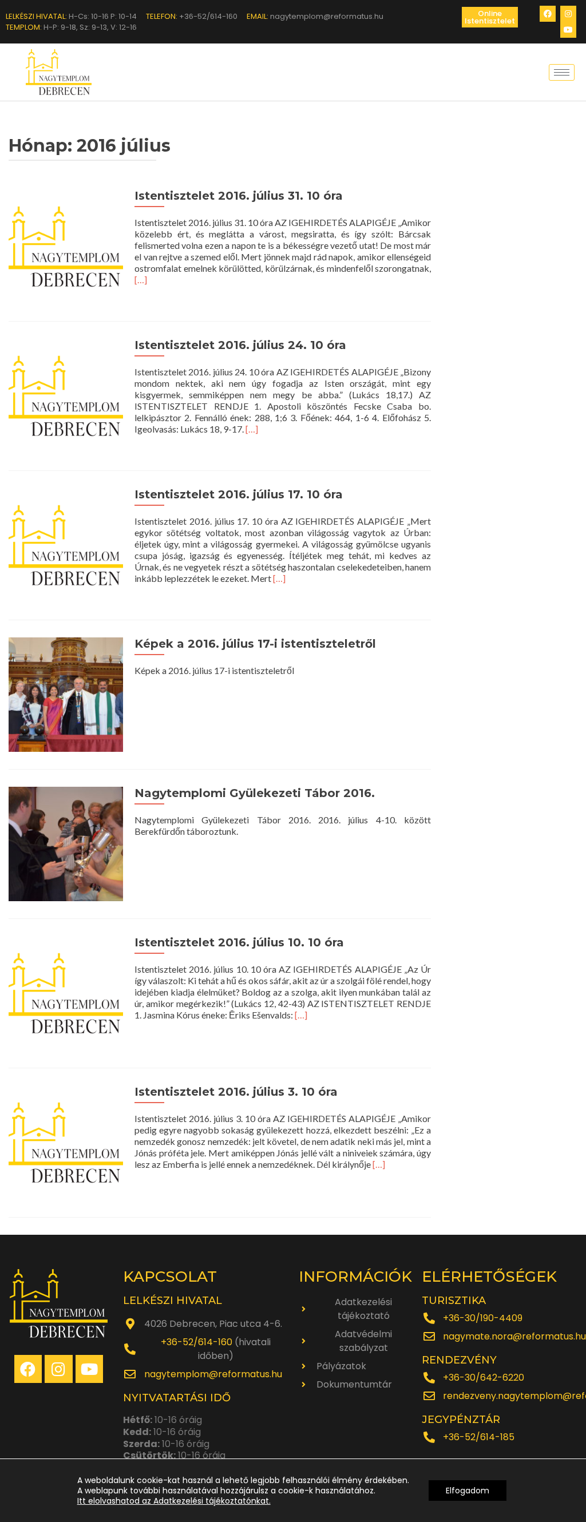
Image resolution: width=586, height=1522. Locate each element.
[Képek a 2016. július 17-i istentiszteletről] (66, 693)
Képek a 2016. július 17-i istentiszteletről (255, 644)
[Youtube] (568, 30)
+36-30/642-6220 (483, 1377)
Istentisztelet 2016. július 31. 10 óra (238, 196)
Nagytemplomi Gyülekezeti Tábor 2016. (254, 793)
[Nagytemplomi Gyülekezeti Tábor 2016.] (66, 842)
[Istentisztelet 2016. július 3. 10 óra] (66, 1141)
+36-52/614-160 (196, 1342)
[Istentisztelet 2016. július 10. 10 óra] (66, 991)
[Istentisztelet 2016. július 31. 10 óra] (66, 245)
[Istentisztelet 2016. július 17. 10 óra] (66, 543)
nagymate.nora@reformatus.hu (514, 1336)
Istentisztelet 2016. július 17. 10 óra (238, 494)
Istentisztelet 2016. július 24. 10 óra (240, 345)
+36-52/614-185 (478, 1437)
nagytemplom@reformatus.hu (213, 1374)
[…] (140, 279)
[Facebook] (548, 14)
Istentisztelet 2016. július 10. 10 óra (239, 942)
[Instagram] (568, 14)
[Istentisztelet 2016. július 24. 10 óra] (66, 394)
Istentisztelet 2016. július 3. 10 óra (236, 1092)
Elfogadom (467, 1490)
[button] (490, 17)
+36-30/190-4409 (482, 1318)
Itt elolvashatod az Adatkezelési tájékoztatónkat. (174, 1501)
